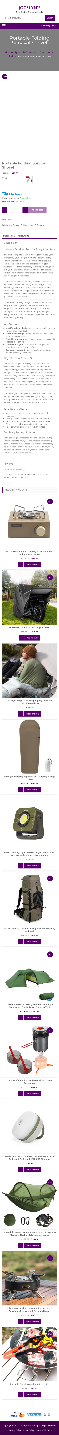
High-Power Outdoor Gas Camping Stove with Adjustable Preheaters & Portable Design (29, 1309)
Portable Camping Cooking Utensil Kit (29, 1384)
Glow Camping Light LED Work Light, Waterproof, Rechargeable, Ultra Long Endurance (29, 853)
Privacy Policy (15, 1430)
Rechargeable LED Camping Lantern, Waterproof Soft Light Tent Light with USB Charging (30, 1157)
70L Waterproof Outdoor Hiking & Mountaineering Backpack (29, 930)
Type (4, 178)
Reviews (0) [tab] (23, 235)
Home (9, 52)
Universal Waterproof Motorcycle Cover (29, 627)
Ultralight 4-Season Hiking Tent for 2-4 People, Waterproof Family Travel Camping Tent (29, 1005)
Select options (32, 565)
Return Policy (28, 1430)
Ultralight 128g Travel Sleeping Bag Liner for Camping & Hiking (29, 702)
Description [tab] (9, 235)
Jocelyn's (29, 7)
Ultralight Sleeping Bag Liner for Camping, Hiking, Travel (29, 778)
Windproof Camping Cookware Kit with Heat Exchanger (29, 1081)
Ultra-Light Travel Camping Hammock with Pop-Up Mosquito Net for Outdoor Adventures (29, 1233)
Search (50, 17)
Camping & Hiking (20, 225)
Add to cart (37, 209)
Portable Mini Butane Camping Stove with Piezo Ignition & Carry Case (29, 552)
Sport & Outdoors (26, 52)
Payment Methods (44, 1430)
